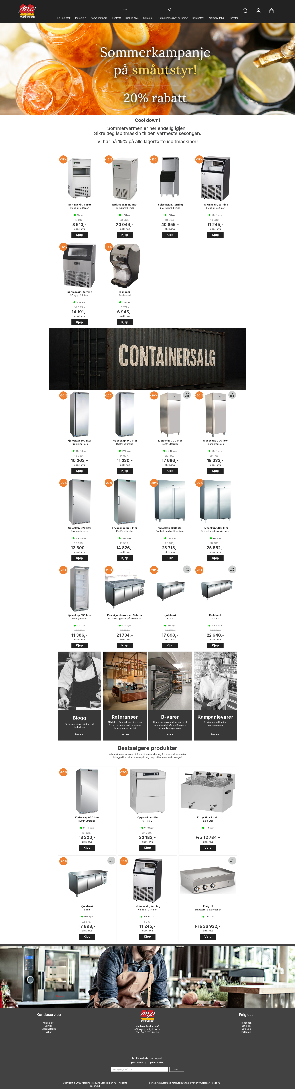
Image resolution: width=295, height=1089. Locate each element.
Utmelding (158, 1062)
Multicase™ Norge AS (209, 1082)
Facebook (246, 1022)
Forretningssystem (158, 1082)
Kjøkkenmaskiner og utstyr (173, 17)
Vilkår (48, 1032)
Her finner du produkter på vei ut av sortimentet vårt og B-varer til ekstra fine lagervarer (170, 725)
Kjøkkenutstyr (216, 17)
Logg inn (258, 10)
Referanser (125, 717)
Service (49, 1025)
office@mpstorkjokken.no (147, 1029)
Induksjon (80, 17)
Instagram (246, 1032)
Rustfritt (116, 17)
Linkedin (246, 1025)
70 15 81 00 (153, 1032)
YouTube (246, 1029)
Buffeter (233, 17)
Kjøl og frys (132, 17)
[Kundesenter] (245, 10)
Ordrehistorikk (48, 1029)
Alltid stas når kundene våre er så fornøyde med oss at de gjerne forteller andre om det (125, 725)
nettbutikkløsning (180, 1082)
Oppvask (148, 17)
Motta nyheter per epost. (147, 1058)
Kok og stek (64, 17)
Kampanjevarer (215, 717)
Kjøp (79, 235)
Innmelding (140, 1062)
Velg (207, 847)
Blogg (79, 718)
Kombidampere (99, 17)
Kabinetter (198, 17)
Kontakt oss (49, 1022)
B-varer (170, 717)
